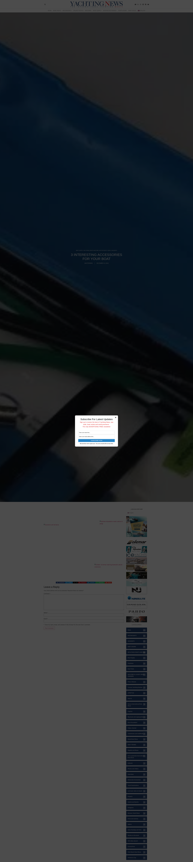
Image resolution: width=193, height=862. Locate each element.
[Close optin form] (116, 418)
